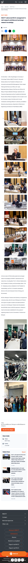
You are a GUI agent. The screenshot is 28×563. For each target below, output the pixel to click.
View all (23, 452)
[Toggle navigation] (25, 1)
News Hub (6, 6)
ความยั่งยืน (6, 424)
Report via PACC (14, 548)
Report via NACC (14, 544)
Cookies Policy (13, 558)
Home (2, 6)
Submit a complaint (14, 541)
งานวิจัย (18, 424)
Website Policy (7, 558)
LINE (13, 31)
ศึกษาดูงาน (14, 424)
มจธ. (10, 424)
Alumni (14, 537)
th (19, 2)
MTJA (2, 424)
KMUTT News (12, 6)
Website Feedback (21, 558)
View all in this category (8, 430)
